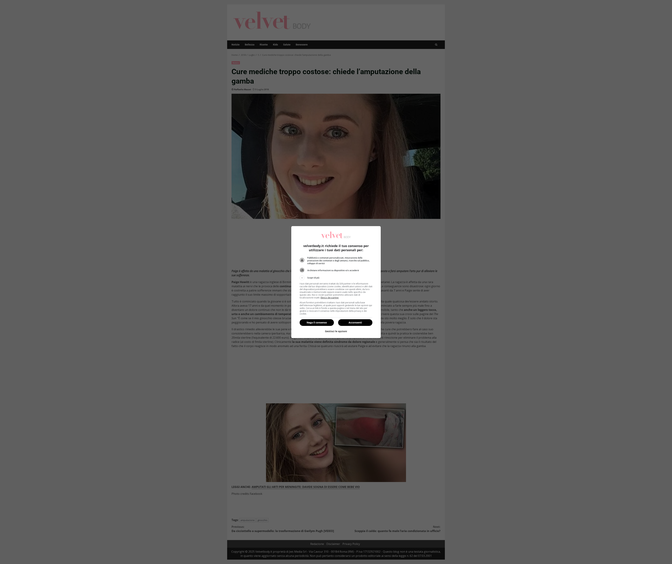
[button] (336, 277)
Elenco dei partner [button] (330, 297)
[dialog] (336, 282)
